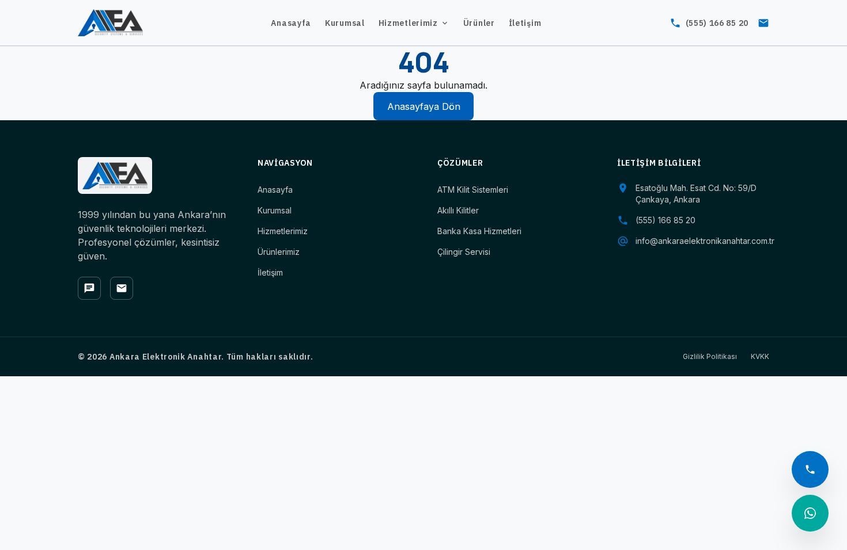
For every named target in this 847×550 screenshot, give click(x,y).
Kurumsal (345, 23)
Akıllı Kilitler (458, 210)
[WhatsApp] (89, 288)
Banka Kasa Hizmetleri (479, 231)
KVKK (760, 356)
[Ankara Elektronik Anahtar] (110, 23)
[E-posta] (121, 288)
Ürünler (479, 23)
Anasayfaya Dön (423, 106)
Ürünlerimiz (279, 252)
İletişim (525, 23)
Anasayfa (291, 23)
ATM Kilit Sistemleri (472, 189)
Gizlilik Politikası (710, 356)
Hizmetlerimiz (408, 23)
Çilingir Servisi (463, 252)
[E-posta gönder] (763, 23)
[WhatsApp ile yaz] (810, 513)
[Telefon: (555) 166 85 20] (810, 469)
